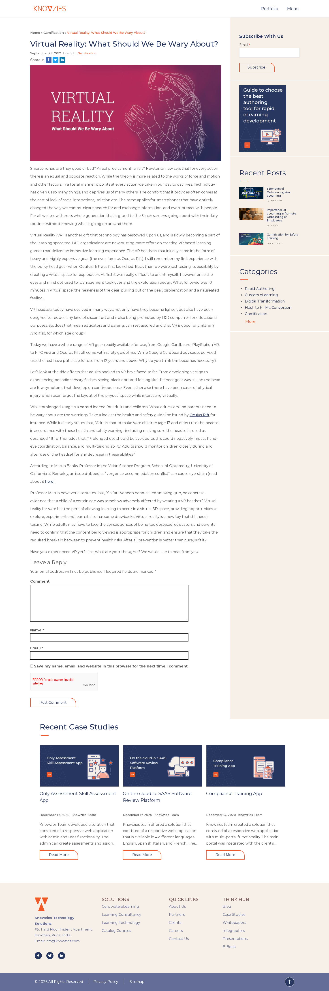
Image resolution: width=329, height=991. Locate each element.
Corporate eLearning (120, 906)
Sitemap (137, 982)
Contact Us (179, 939)
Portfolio (269, 8)
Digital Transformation (265, 301)
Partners (177, 914)
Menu (293, 8)
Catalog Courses (116, 931)
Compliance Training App (234, 793)
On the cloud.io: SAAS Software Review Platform (157, 797)
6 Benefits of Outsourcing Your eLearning (279, 192)
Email (36, 648)
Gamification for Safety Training (282, 236)
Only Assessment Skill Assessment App (78, 797)
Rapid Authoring (260, 289)
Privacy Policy (106, 982)
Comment (39, 581)
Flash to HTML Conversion (268, 307)
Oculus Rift (199, 415)
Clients (175, 922)
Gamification (53, 33)
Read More (59, 855)
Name (37, 630)
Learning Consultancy (121, 914)
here (49, 481)
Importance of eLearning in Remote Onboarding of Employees (281, 215)
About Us (177, 906)
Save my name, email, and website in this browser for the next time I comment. (111, 666)
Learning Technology (121, 922)
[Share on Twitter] (55, 60)
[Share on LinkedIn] (62, 60)
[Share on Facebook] (48, 60)
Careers (176, 931)
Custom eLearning (261, 295)
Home (35, 33)
